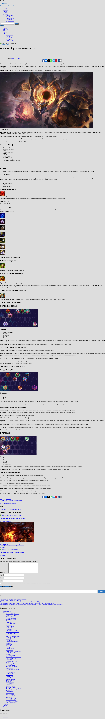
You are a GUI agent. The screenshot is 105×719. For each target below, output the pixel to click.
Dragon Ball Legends (11, 637)
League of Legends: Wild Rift (13, 657)
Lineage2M (9, 659)
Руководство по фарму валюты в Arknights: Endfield (13, 599)
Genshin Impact (10, 648)
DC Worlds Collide (11, 633)
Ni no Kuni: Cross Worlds (12, 669)
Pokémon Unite (10, 673)
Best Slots (8, 16)
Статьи (5, 12)
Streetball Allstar (10, 683)
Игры (4, 612)
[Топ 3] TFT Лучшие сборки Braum (12, 545)
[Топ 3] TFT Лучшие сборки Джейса (12, 552)
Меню (2, 25)
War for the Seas (10, 694)
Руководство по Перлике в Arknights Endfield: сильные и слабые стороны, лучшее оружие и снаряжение (27, 603)
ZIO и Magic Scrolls (11, 702)
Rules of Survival (10, 679)
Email (2, 578)
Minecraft (8, 662)
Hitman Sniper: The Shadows (13, 651)
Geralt (12, 58)
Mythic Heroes (9, 668)
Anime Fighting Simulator (12, 614)
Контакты (5, 717)
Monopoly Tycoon (10, 665)
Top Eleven (9, 690)
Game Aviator (9, 15)
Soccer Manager (10, 680)
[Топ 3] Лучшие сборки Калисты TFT (12, 518)
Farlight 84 (8, 643)
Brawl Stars (9, 622)
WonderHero (9, 697)
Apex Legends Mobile (11, 615)
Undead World (9, 691)
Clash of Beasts (10, 626)
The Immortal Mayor (11, 687)
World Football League (11, 698)
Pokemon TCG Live (11, 672)
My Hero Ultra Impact (11, 666)
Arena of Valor (9, 616)
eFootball (8, 639)
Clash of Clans (9, 627)
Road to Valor (9, 677)
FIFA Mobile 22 (10, 644)
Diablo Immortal (10, 634)
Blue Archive (9, 621)
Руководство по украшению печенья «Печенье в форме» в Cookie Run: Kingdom (21, 601)
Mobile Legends (10, 664)
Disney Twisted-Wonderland (13, 636)
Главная (5, 8)
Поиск (1, 589)
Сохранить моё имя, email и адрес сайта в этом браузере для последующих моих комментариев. (27, 583)
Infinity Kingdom (10, 655)
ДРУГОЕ (5, 14)
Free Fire (8, 647)
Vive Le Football (10, 693)
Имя (1, 575)
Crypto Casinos (10, 21)
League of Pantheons (11, 658)
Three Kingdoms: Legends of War (14, 688)
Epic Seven (9, 640)
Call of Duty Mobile (11, 623)
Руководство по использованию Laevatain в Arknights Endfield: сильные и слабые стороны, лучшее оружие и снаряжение (31, 604)
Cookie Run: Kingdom (11, 630)
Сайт (1, 580)
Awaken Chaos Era (11, 618)
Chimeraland (9, 625)
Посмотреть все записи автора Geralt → (10, 509)
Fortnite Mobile (10, 645)
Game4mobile (3, 3)
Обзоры (5, 11)
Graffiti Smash (9, 650)
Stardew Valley (10, 682)
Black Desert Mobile (11, 619)
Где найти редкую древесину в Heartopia (10, 600)
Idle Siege (8, 654)
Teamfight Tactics (4, 44)
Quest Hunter (9, 676)
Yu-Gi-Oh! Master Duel (12, 701)
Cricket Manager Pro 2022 (12, 632)
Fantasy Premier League (12, 641)
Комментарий (4, 572)
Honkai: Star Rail (10, 652)
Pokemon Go (9, 670)
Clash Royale (9, 629)
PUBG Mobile (9, 675)
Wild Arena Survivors (11, 695)
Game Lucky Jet (10, 18)
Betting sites (9, 19)
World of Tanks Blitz (11, 700)
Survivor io (9, 684)
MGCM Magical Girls (11, 661)
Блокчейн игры (7, 611)
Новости (5, 10)
